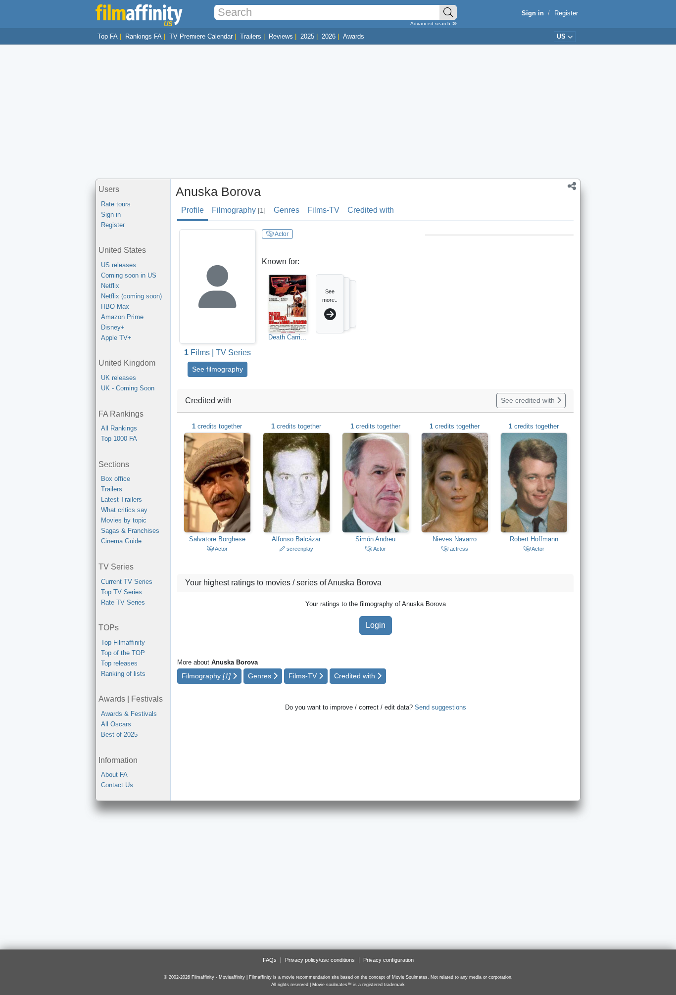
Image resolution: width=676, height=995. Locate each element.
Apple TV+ (116, 337)
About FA (114, 774)
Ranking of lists (123, 673)
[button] (571, 187)
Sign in (111, 214)
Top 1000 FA (119, 438)
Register (566, 13)
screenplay (299, 549)
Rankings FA (143, 36)
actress (458, 549)
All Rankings (119, 428)
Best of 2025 (119, 734)
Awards (353, 36)
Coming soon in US (128, 275)
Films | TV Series (217, 352)
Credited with (370, 210)
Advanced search (431, 23)
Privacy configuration (388, 960)
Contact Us (117, 785)
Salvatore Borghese (217, 539)
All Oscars (116, 724)
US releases (118, 265)
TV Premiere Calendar (201, 36)
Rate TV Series (123, 602)
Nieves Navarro (455, 539)
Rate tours (116, 204)
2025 (307, 36)
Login (376, 625)
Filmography (239, 210)
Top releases (119, 663)
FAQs (270, 960)
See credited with (529, 400)
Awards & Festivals (129, 713)
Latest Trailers (121, 499)
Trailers (250, 36)
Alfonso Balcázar (296, 539)
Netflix (110, 285)
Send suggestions (440, 707)
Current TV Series (126, 581)
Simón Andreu (375, 539)
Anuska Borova (218, 191)
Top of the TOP (123, 653)
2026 (329, 36)
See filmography (217, 369)
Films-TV (323, 210)
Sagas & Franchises (130, 530)
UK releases (118, 377)
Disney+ (113, 327)
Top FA (107, 36)
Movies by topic (123, 520)
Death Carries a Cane (287, 337)
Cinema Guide (121, 541)
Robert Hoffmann (534, 539)
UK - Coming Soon (127, 388)
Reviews (281, 36)
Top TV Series (121, 592)
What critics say (124, 510)
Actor (281, 234)
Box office (115, 478)
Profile (192, 210)
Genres (286, 210)
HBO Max (115, 306)
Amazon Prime (122, 317)
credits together (217, 426)
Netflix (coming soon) (131, 296)
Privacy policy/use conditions (320, 960)
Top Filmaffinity (123, 642)
